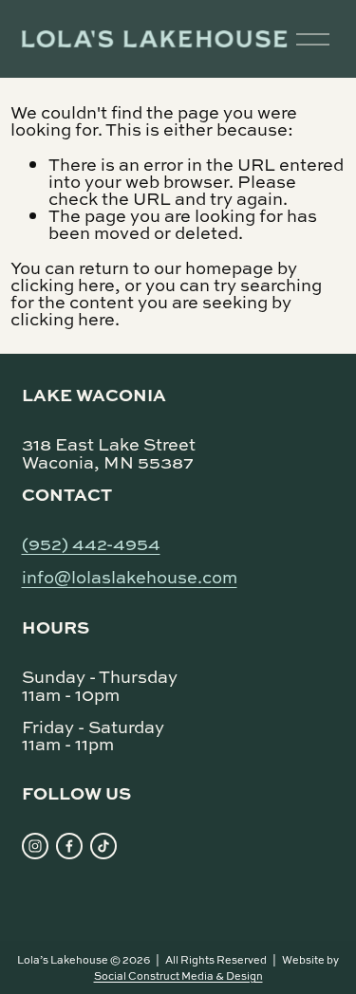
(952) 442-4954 (91, 541)
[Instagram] (35, 846)
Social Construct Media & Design (178, 975)
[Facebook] (69, 846)
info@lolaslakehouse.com (129, 576)
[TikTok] (103, 846)
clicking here (62, 284)
